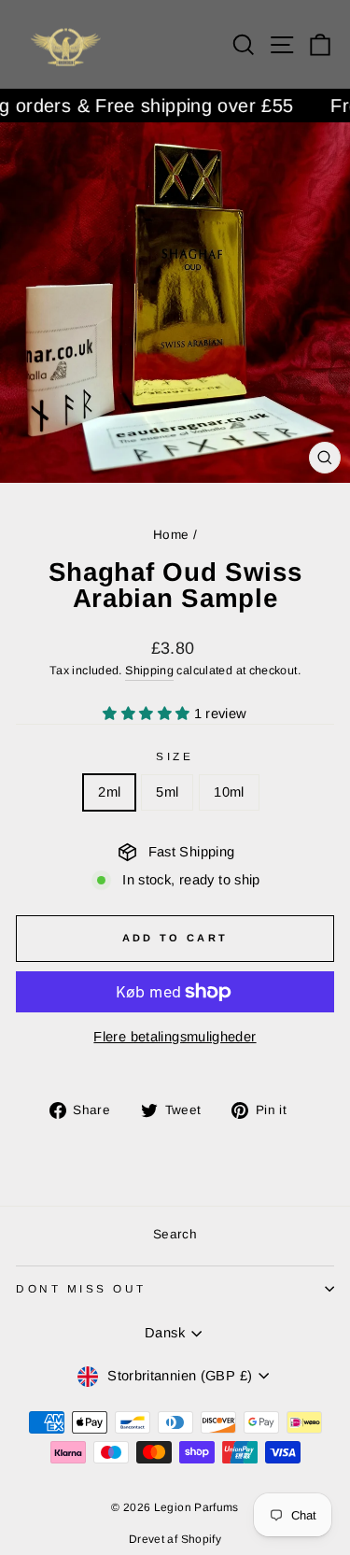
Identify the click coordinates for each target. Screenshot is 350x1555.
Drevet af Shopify (175, 1539)
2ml (109, 792)
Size (174, 756)
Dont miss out (81, 1288)
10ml (229, 792)
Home (171, 535)
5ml (167, 792)
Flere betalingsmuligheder (174, 1036)
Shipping (149, 670)
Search (175, 1234)
